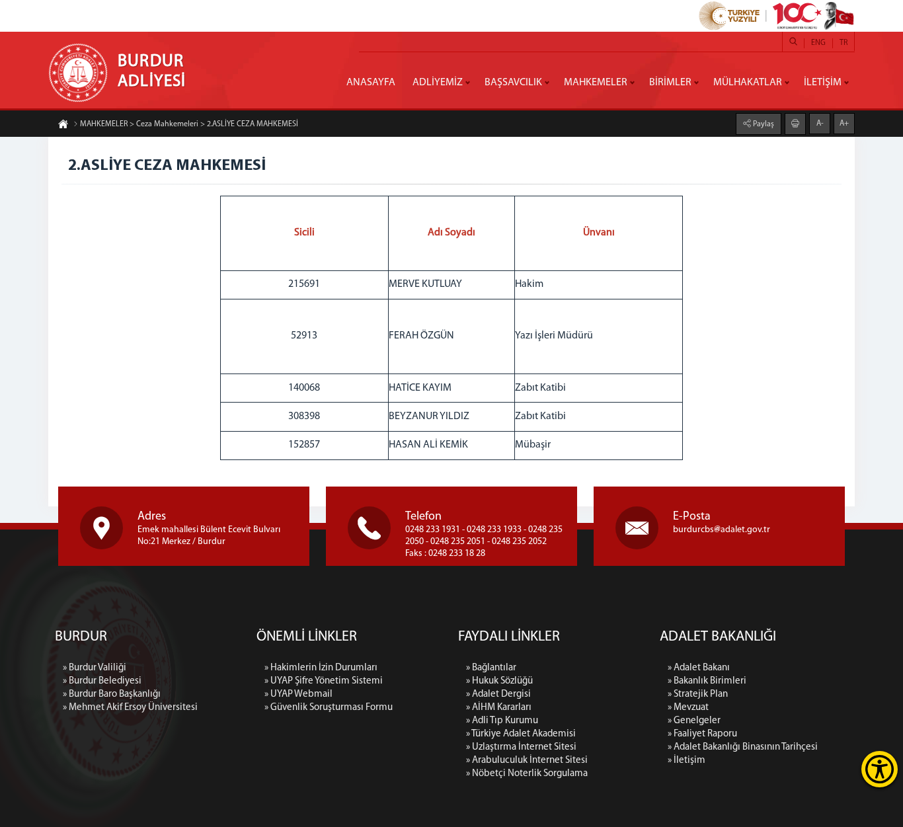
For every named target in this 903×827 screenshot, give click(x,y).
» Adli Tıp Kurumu (502, 721)
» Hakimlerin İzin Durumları (320, 668)
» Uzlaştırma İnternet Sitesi (521, 747)
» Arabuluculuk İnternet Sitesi (527, 761)
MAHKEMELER (595, 82)
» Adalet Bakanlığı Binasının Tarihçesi (743, 747)
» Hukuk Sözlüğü (499, 681)
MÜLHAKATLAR (747, 82)
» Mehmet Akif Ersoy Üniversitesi (130, 708)
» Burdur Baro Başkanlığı (112, 694)
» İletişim (686, 761)
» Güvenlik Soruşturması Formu (328, 708)
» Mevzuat (688, 708)
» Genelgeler (694, 721)
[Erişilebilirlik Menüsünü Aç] (879, 769)
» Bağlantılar (491, 668)
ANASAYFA (370, 82)
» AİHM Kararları (498, 708)
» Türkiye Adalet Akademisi (521, 734)
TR (843, 43)
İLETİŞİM (823, 82)
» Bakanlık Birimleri (707, 681)
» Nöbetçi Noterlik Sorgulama (527, 774)
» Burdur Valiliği (94, 668)
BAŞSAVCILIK (513, 82)
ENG (818, 43)
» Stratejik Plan (698, 694)
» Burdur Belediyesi (102, 681)
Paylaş (762, 124)
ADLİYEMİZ (437, 82)
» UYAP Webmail (298, 694)
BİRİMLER (670, 82)
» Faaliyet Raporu (702, 734)
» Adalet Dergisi (498, 694)
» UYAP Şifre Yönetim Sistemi (323, 681)
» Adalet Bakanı (699, 668)
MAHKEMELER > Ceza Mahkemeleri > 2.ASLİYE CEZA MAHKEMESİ (189, 124)
